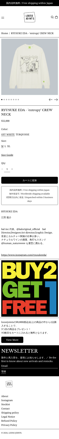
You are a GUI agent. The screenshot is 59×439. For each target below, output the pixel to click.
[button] (52, 17)
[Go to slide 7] (16, 99)
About (4, 396)
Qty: (3, 163)
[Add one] (12, 169)
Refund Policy (9, 420)
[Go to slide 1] (2, 99)
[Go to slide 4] (9, 99)
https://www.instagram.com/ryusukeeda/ (24, 254)
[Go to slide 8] (18, 99)
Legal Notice (8, 416)
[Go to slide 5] (11, 99)
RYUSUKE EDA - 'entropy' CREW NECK (32, 33)
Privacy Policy (9, 424)
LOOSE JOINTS (15, 432)
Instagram (7, 400)
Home (4, 33)
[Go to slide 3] (6, 99)
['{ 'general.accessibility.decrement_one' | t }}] (2, 169)
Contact (5, 408)
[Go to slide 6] (13, 99)
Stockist (5, 404)
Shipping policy (10, 412)
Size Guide (7, 154)
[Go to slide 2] (4, 99)
